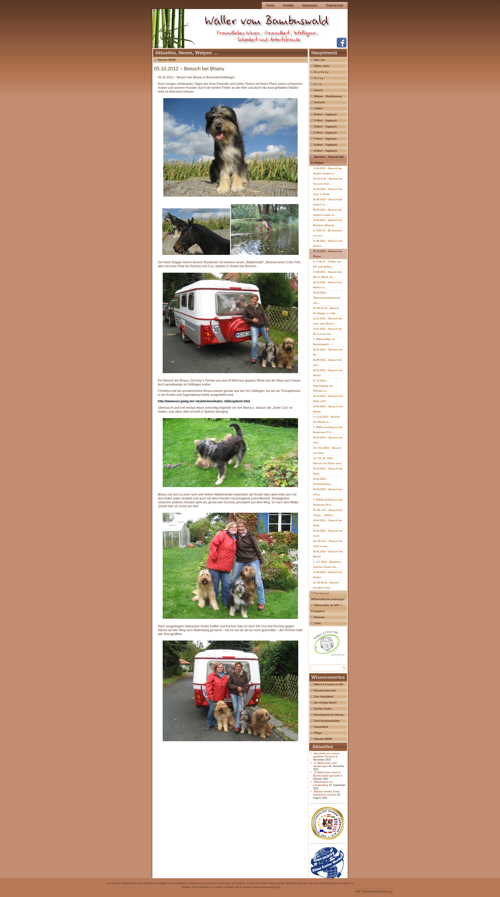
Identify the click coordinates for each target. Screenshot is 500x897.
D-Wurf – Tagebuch (325, 126)
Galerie (318, 90)
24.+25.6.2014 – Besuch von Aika (327, 450)
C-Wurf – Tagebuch (325, 120)
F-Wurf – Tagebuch (325, 138)
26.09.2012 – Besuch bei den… (327, 362)
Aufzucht (319, 102)
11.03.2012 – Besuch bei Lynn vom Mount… (327, 321)
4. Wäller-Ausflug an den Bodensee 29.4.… (328, 502)
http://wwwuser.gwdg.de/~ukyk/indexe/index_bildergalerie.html (204, 401)
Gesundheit (321, 726)
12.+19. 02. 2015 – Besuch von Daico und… (328, 461)
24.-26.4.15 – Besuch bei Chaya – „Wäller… (327, 513)
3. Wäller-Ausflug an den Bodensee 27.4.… (328, 430)
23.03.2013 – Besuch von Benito (328, 409)
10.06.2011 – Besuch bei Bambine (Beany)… (327, 223)
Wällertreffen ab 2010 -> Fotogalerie (326, 608)
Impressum (309, 5)
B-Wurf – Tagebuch (325, 114)
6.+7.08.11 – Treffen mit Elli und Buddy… (327, 264)
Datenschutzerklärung (377, 891)
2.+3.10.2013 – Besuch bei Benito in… (326, 419)
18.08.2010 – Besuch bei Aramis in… (327, 202)
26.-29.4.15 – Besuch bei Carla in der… (327, 544)
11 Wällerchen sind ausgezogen (325, 765)
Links (317, 623)
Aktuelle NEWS (167, 59)
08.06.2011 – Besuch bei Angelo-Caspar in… (327, 212)
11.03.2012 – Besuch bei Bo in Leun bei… (327, 331)
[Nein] (495, 888)
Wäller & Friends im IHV (328, 684)
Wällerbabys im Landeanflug (323, 784)
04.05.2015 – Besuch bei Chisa (327, 492)
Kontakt (288, 5)
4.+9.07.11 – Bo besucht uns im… (327, 233)
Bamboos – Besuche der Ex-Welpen (327, 159)
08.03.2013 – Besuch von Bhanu (328, 373)
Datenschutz (334, 5)
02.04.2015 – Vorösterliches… (323, 482)
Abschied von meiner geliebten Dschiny (326, 755)
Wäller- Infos (321, 66)
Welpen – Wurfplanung (328, 96)
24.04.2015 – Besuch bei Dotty (327, 523)
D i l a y (318, 78)
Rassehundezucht (325, 690)
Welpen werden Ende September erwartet (326, 793)
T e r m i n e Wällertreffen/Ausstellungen (328, 596)
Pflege (318, 732)
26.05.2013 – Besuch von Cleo (328, 440)
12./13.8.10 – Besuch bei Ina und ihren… (327, 181)
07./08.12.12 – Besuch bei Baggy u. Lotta (326, 311)
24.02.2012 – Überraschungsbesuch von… (326, 297)
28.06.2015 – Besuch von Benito (328, 554)
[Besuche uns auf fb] (341, 46)
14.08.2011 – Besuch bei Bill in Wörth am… (327, 275)
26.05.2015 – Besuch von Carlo (328, 533)
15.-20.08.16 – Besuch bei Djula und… (326, 585)
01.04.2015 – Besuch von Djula (328, 471)
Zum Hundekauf (323, 696)
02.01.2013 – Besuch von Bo (328, 352)
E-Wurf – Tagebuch (325, 132)
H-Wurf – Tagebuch (325, 150)
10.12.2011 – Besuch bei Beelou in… (327, 285)
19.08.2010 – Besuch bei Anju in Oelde (327, 192)
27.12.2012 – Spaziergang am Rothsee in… (323, 385)
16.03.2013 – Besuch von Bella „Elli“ (328, 399)
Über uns (319, 59)
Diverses (319, 617)
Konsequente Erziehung (328, 714)
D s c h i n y (321, 72)
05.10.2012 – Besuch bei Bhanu (327, 254)
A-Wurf (318, 108)
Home (270, 5)
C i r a (317, 84)
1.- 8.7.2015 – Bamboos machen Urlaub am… (327, 564)
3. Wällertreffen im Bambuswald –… (324, 342)
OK (358, 891)
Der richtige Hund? (325, 702)
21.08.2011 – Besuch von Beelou (328, 243)
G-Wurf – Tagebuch (325, 144)
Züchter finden (323, 708)
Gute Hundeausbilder (327, 720)
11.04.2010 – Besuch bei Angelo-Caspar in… (327, 171)
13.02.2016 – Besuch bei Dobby (327, 575)
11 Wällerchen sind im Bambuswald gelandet (327, 774)
